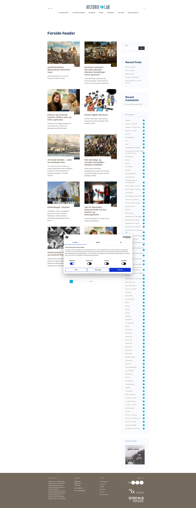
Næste (91, 281)
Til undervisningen (78, 12)
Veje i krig (127, 411)
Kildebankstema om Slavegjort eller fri (134, 253)
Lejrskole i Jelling (129, 299)
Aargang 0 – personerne (131, 123)
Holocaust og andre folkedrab (132, 203)
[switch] (89, 263)
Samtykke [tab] (75, 242)
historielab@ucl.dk (78, 488)
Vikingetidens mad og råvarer (132, 428)
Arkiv (126, 140)
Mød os (127, 302)
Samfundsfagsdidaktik (130, 367)
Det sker (121, 12)
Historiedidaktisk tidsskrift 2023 (133, 196)
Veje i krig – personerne (131, 415)
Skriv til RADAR (129, 370)
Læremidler (128, 292)
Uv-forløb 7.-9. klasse (130, 404)
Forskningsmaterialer (130, 173)
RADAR (101, 12)
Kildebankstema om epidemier (132, 226)
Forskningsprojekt (129, 177)
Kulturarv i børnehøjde (130, 289)
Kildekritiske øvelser (130, 282)
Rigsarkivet (128, 363)
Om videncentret (129, 323)
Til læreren (103, 484)
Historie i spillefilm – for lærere (132, 189)
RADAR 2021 (128, 336)
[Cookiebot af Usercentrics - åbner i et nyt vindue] (124, 237)
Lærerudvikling (129, 295)
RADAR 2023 (128, 343)
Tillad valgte (98, 269)
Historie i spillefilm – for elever (132, 186)
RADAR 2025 (128, 350)
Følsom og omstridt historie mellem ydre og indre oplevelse (59, 117)
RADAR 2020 (128, 333)
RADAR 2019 (128, 329)
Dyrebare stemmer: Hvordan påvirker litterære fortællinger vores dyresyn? (94, 71)
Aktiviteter (127, 134)
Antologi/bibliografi (129, 137)
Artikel (126, 144)
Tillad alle (120, 269)
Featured (127, 163)
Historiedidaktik (129, 192)
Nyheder (127, 312)
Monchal (127, 306)
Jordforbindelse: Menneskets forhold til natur (58, 69)
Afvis (76, 269)
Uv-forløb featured (129, 408)
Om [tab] (121, 242)
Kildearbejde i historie (58, 207)
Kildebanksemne (129, 213)
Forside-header (129, 166)
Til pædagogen (63, 12)
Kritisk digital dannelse (96, 115)
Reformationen (129, 360)
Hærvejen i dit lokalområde (132, 77)
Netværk (127, 309)
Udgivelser (128, 387)
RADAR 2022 (128, 340)
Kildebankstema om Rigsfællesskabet (134, 248)
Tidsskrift (127, 377)
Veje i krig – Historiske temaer (132, 418)
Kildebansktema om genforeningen (134, 278)
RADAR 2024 (128, 346)
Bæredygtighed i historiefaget (132, 147)
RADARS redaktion (130, 357)
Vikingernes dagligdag (130, 425)
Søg (126, 45)
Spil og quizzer (129, 374)
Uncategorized (129, 391)
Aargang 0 (127, 120)
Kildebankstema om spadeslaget (133, 264)
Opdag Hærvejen (129, 73)
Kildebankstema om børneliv (132, 220)
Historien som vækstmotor (132, 199)
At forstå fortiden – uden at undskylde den (59, 161)
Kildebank (92, 12)
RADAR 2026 (128, 353)
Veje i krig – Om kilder (130, 421)
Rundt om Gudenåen (130, 67)
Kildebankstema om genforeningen (134, 235)
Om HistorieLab (133, 12)
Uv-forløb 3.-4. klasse (130, 398)
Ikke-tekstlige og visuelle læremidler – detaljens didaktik (95, 162)
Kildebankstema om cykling (132, 223)
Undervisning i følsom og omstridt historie (58, 253)
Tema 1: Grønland (129, 70)
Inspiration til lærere (130, 206)
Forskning (110, 12)
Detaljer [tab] (98, 242)
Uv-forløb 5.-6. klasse (130, 401)
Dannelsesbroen (129, 156)
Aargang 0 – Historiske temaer (133, 127)
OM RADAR (128, 319)
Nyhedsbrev (128, 316)
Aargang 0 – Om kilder (131, 130)
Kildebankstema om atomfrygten (133, 216)
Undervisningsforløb (130, 394)
